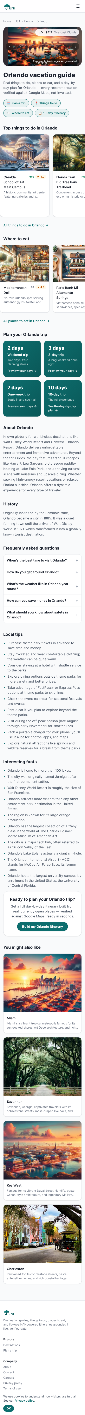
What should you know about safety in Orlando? (42, 614)
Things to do (46, 103)
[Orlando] (42, 46)
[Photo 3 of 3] (46, 63)
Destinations (11, 1345)
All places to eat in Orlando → (26, 321)
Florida (28, 21)
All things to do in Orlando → (25, 225)
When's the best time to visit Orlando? (42, 560)
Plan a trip (16, 103)
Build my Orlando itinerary (42, 926)
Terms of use (12, 1388)
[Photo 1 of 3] (39, 63)
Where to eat (18, 113)
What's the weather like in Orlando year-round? (42, 586)
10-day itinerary (52, 113)
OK (9, 1408)
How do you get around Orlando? (42, 572)
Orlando (42, 21)
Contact (8, 1372)
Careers (8, 1377)
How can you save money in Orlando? (42, 600)
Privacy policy (12, 1383)
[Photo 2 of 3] (42, 63)
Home (7, 21)
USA (17, 21)
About (7, 1367)
